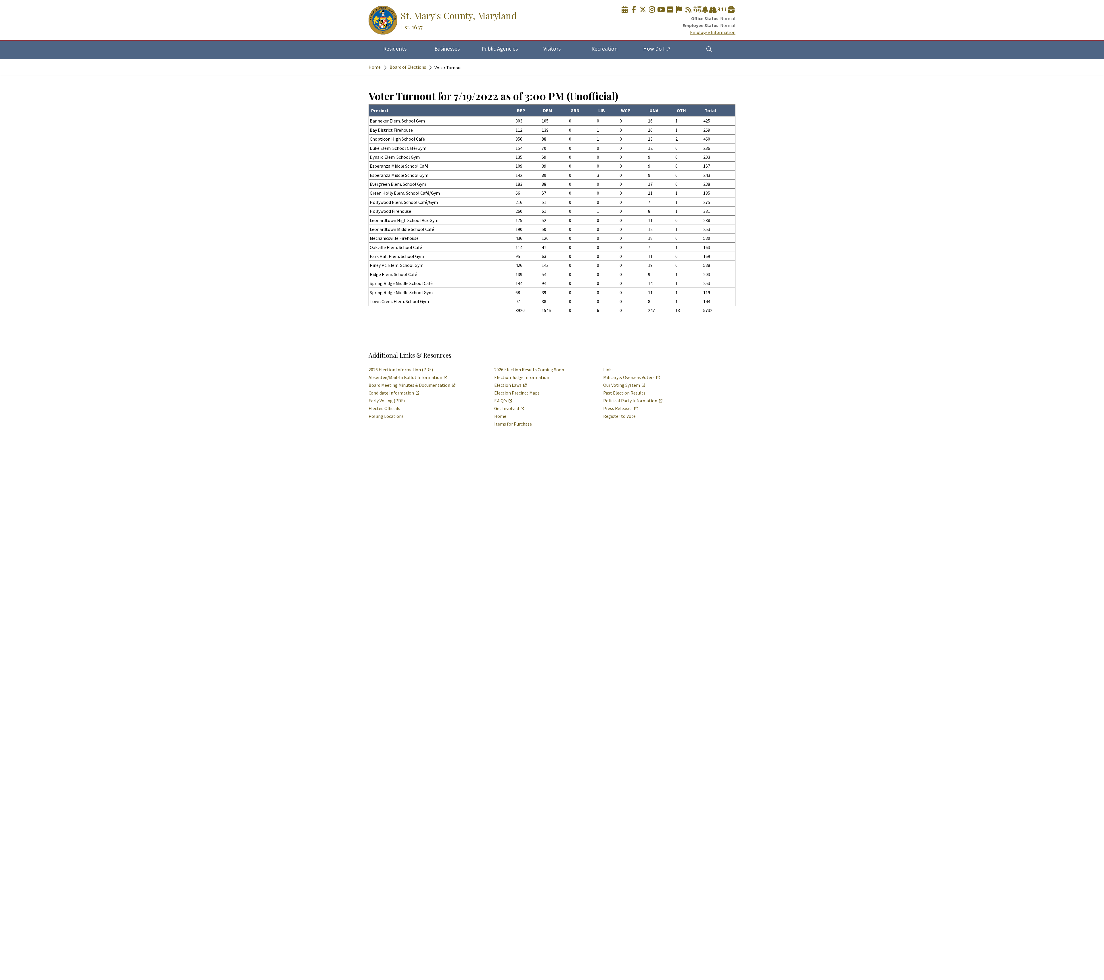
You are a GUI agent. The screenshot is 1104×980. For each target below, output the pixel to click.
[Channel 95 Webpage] (697, 10)
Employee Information (712, 32)
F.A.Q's (500, 400)
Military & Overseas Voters (629, 377)
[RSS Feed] (688, 10)
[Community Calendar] (624, 10)
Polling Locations (386, 416)
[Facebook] (633, 10)
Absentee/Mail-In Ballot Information (405, 377)
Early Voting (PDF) (387, 400)
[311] (722, 10)
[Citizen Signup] (679, 10)
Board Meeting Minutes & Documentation (409, 385)
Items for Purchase (513, 424)
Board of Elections (408, 67)
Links (608, 369)
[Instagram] (652, 10)
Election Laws (508, 385)
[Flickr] (670, 10)
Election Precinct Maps (517, 393)
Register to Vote (619, 416)
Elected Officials (384, 408)
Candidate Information (391, 393)
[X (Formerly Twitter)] (643, 10)
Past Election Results (624, 393)
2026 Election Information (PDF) (401, 369)
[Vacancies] (731, 10)
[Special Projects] (713, 10)
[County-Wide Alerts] (705, 10)
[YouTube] (661, 10)
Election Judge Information (521, 377)
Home (375, 67)
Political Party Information (630, 400)
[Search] (709, 49)
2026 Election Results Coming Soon (529, 369)
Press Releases (617, 408)
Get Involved (506, 408)
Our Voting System (621, 385)
